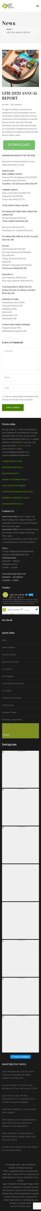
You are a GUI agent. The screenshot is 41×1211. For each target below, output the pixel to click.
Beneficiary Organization (12, 719)
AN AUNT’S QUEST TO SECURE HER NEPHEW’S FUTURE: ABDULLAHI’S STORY (19, 1087)
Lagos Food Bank (13, 610)
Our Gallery (7, 691)
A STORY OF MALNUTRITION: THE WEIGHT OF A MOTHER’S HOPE (20, 1148)
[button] (20, 769)
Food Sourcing (8, 705)
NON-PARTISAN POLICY (12, 467)
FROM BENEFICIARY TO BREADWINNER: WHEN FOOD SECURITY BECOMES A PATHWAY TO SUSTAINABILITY (19, 1123)
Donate (6, 735)
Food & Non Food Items (12, 698)
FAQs (4, 640)
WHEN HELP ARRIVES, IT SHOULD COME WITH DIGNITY (19, 1111)
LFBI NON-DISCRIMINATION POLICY (18, 492)
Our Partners (7, 669)
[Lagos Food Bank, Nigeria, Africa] (7, 6)
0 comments (17, 105)
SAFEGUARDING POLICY (12, 504)
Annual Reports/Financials (13, 683)
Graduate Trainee (9, 712)
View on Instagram (21, 1057)
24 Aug (26, 610)
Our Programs (8, 676)
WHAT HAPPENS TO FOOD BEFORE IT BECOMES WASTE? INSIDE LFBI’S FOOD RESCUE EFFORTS (19, 1136)
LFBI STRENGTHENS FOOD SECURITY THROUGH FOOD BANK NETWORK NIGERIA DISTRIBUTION (18, 1075)
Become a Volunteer (10, 662)
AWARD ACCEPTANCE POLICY (15, 479)
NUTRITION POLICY (10, 473)
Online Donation (8, 647)
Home (8, 29)
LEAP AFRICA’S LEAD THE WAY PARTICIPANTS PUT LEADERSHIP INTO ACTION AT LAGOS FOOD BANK (18, 1099)
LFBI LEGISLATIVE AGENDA (14, 485)
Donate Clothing (8, 654)
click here (21, 445)
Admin (6, 105)
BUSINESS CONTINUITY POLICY (16, 498)
